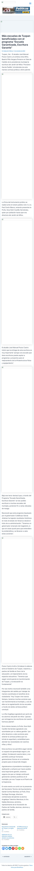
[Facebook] (3, 848)
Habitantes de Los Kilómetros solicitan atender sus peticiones (8, 836)
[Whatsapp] (19, 848)
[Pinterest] (13, 848)
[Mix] (16, 848)
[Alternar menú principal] (30, 3)
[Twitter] (6, 848)
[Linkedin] (9, 848)
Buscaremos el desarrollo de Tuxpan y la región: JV (8, 828)
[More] (22, 848)
